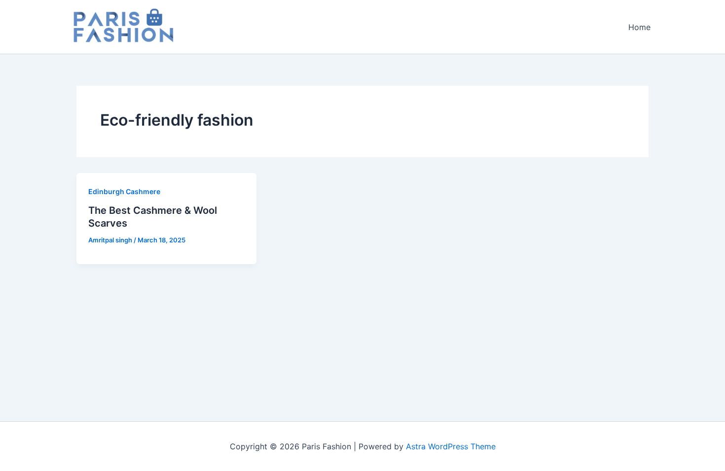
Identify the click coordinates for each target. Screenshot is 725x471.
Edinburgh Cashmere (124, 191)
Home (639, 27)
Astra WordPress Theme (451, 446)
